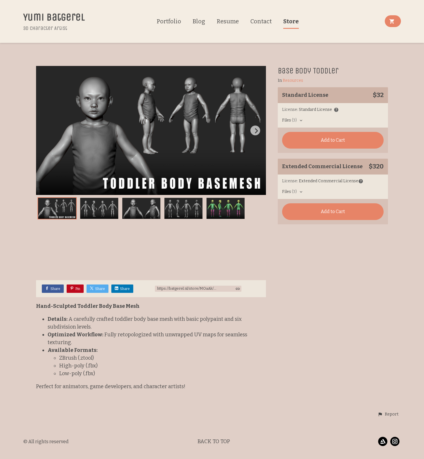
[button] (388, 414)
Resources (293, 80)
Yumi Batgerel (54, 17)
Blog (199, 21)
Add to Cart (333, 140)
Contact (261, 21)
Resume (228, 21)
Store (291, 21)
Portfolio (169, 21)
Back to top (214, 441)
